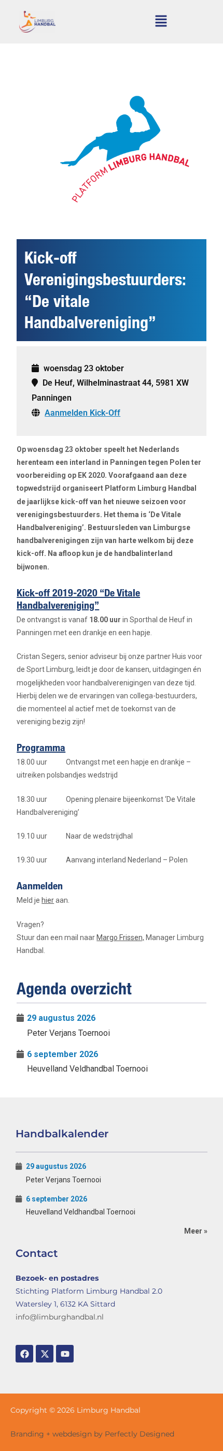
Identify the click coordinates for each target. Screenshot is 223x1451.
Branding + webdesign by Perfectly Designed (92, 1434)
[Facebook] (24, 1353)
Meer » (195, 1231)
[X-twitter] (44, 1353)
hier (47, 900)
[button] (161, 21)
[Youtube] (65, 1353)
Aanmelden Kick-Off (82, 413)
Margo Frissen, (120, 937)
